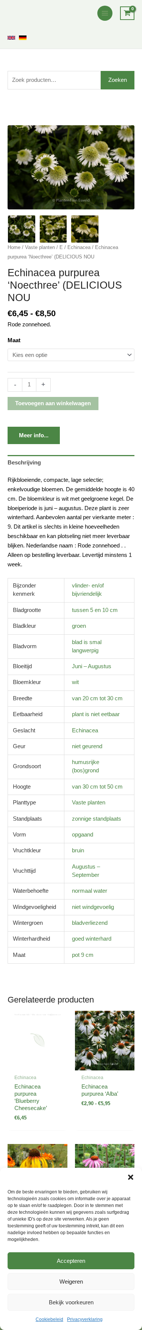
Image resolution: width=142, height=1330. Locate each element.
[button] (130, 1177)
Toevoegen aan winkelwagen (53, 403)
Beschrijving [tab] (24, 463)
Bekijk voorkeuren (71, 1302)
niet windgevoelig (93, 907)
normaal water (89, 891)
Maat (14, 340)
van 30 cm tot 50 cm (97, 787)
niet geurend (87, 746)
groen (79, 626)
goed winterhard (91, 939)
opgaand (82, 835)
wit (75, 682)
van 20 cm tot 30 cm (97, 698)
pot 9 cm (83, 955)
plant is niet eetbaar (96, 714)
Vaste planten (40, 247)
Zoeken (117, 80)
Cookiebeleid (49, 1319)
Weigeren (71, 1281)
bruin (78, 850)
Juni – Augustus (91, 666)
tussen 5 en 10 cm (95, 610)
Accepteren (71, 1261)
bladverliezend (90, 923)
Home (14, 247)
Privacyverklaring (85, 1319)
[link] (11, 38)
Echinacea (79, 247)
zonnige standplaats (96, 819)
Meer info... (33, 435)
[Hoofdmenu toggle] (104, 13)
